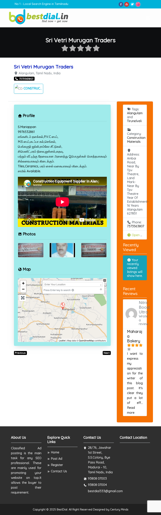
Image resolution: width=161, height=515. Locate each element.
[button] (135, 235)
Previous (20, 352)
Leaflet (62, 340)
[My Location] (72, 290)
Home (55, 452)
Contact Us (59, 471)
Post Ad (56, 459)
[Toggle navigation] (147, 18)
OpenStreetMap (86, 340)
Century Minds (119, 509)
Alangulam (135, 113)
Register (57, 465)
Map (27, 269)
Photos (29, 233)
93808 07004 (97, 485)
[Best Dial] (39, 16)
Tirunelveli (134, 121)
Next (107, 352)
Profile (29, 115)
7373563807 (135, 226)
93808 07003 (97, 478)
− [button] (23, 289)
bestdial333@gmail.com (105, 491)
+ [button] (23, 283)
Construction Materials (44, 88)
